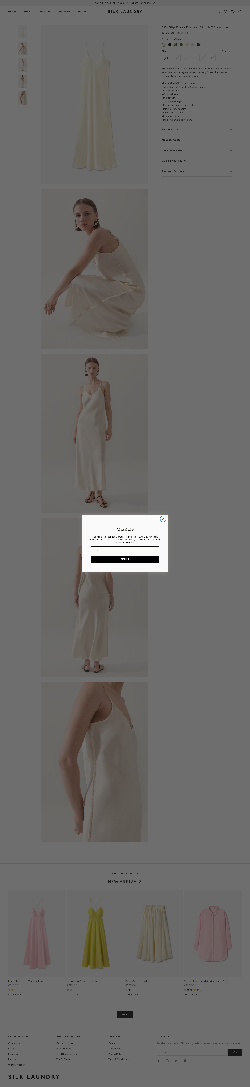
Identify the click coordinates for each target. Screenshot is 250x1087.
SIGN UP (125, 559)
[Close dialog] (163, 519)
